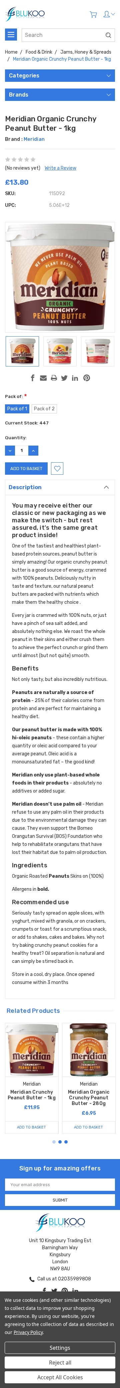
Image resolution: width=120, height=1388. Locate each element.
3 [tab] (66, 1142)
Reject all (60, 1362)
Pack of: (16, 397)
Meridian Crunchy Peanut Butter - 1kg (32, 1095)
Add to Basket (31, 1127)
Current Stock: (27, 422)
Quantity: (16, 437)
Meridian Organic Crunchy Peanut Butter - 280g (88, 1097)
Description (25, 487)
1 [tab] (54, 1142)
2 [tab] (60, 1142)
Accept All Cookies (60, 1377)
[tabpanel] (31, 1078)
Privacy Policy (28, 1332)
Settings (60, 1347)
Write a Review (60, 168)
